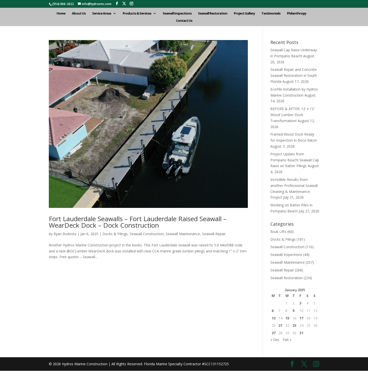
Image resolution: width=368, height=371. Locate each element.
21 (280, 325)
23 (294, 325)
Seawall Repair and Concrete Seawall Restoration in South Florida (293, 75)
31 (301, 332)
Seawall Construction (147, 233)
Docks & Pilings (115, 233)
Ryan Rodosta (65, 233)
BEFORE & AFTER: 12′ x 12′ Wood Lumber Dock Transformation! (292, 114)
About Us (79, 14)
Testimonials (270, 14)
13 (274, 318)
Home (61, 14)
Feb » (287, 339)
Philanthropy (296, 14)
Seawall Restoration (212, 14)
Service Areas (101, 14)
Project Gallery (244, 14)
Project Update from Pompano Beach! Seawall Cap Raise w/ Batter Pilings (294, 160)
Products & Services (137, 14)
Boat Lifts (278, 231)
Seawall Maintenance (183, 233)
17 (301, 318)
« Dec (275, 339)
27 (274, 332)
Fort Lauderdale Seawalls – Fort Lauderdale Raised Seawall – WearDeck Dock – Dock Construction (138, 222)
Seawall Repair (214, 233)
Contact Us (184, 21)
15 (287, 318)
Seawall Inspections (177, 14)
